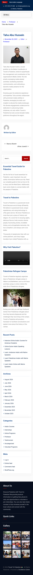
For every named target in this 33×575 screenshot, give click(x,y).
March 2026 (8, 396)
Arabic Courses (9, 426)
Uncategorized (9, 443)
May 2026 (8, 390)
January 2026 (9, 403)
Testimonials (9, 440)
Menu (7, 15)
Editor (22, 39)
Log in (7, 460)
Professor (6, 42)
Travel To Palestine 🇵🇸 (15, 567)
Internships (8, 430)
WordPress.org (9, 470)
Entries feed (8, 463)
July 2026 (8, 383)
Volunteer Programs (11, 447)
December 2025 (10, 407)
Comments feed (10, 467)
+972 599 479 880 (10, 6)
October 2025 (9, 413)
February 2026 (9, 400)
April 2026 (8, 393)
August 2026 (9, 379)
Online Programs (10, 433)
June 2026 (8, 386)
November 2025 (10, 410)
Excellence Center (24, 570)
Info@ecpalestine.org (24, 6)
